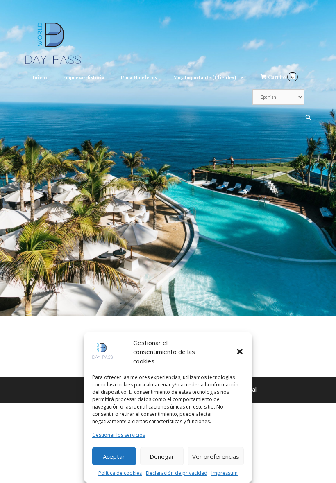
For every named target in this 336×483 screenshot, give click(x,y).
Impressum (224, 472)
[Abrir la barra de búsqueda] (308, 117)
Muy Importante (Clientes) (204, 77)
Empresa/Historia (83, 77)
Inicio (40, 77)
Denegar (162, 456)
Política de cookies (120, 472)
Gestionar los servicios (118, 434)
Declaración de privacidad (176, 472)
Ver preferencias (215, 456)
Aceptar (114, 456)
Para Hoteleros (139, 77)
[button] (240, 352)
